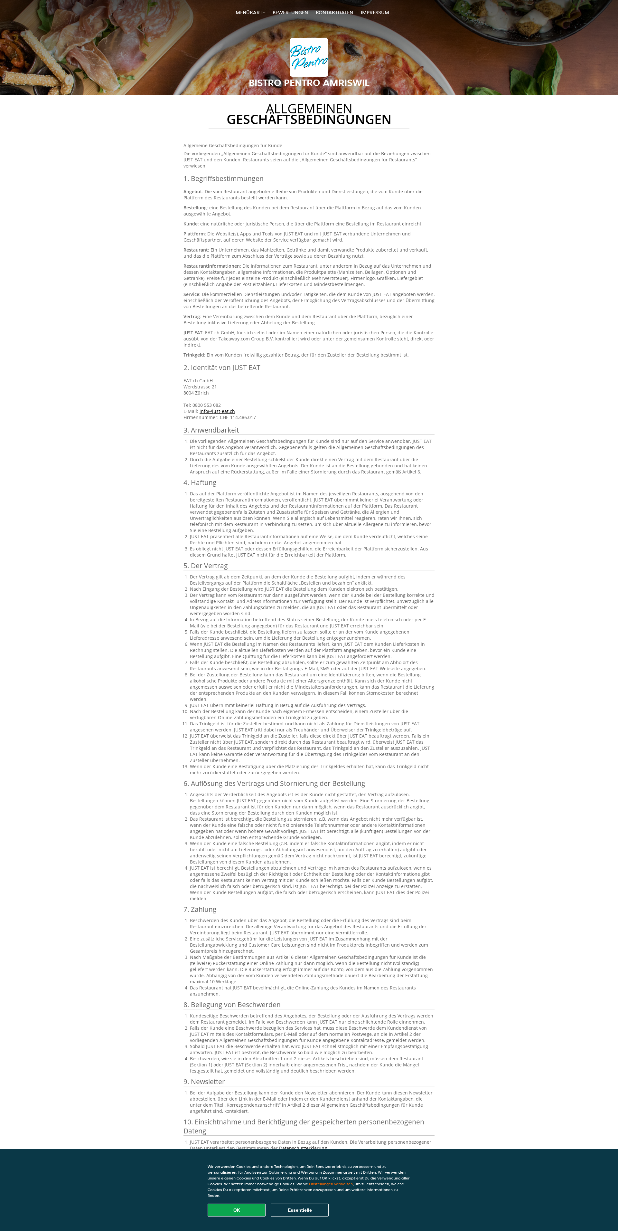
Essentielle (300, 1210)
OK (236, 1210)
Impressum (375, 12)
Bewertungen (290, 12)
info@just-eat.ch (217, 411)
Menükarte (250, 12)
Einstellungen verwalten (331, 1183)
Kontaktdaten (334, 12)
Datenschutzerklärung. (303, 1148)
